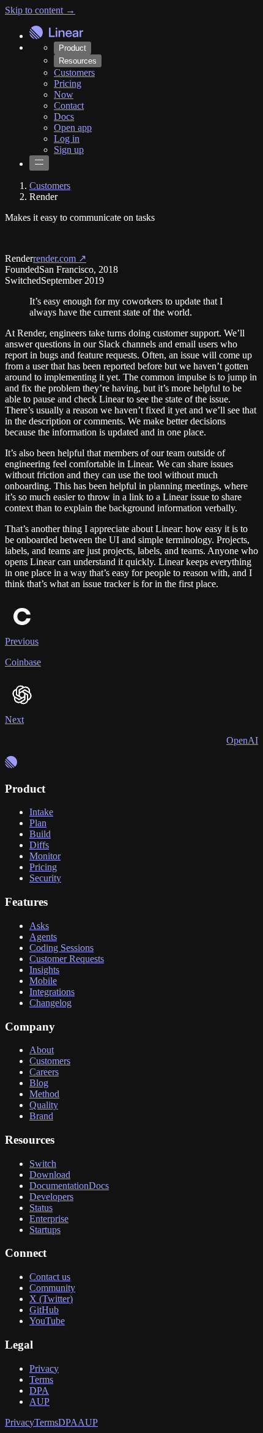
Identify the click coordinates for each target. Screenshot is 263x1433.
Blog (38, 1083)
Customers (74, 72)
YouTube (47, 1321)
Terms (41, 1379)
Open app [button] (73, 127)
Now (63, 94)
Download (49, 1174)
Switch (42, 1163)
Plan (37, 823)
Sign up (69, 149)
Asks (39, 925)
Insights (44, 970)
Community (52, 1288)
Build (40, 834)
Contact (69, 105)
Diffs (39, 845)
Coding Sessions (61, 947)
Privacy (44, 1368)
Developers (51, 1196)
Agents (43, 936)
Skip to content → (40, 10)
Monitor (45, 856)
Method (44, 1094)
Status (41, 1207)
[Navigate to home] (56, 34)
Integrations (52, 992)
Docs (64, 116)
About (41, 1050)
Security (45, 878)
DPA (39, 1390)
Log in (67, 138)
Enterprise (49, 1218)
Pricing (67, 83)
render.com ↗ (59, 258)
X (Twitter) (51, 1299)
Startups (45, 1229)
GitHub (44, 1310)
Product (72, 48)
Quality (43, 1105)
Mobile (43, 981)
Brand (41, 1116)
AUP (39, 1401)
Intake (41, 812)
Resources (78, 60)
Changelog (50, 1003)
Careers (44, 1072)
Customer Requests (66, 958)
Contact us (49, 1277)
